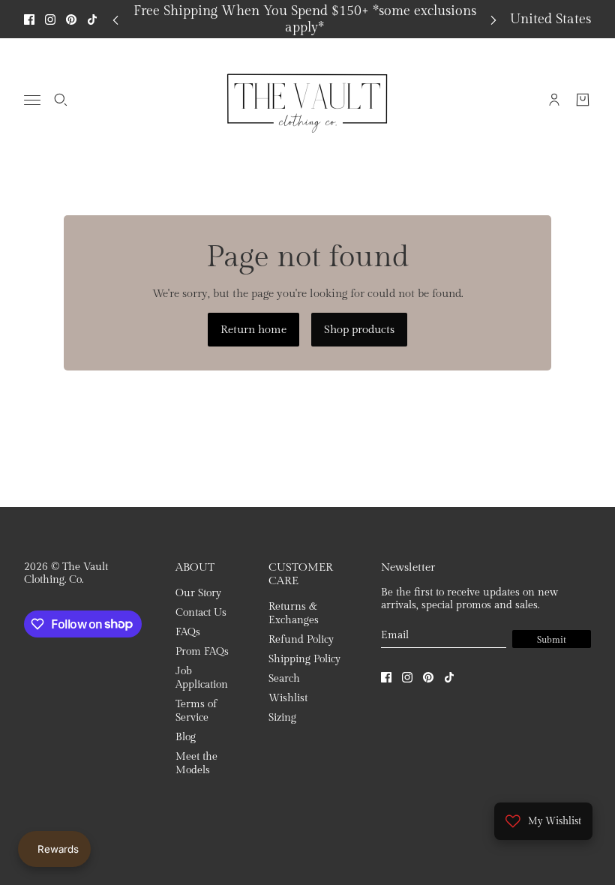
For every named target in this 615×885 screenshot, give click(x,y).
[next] (493, 19)
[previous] (115, 19)
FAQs (188, 632)
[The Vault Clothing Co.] (307, 99)
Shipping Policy (304, 659)
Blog (186, 737)
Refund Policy (301, 640)
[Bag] (582, 100)
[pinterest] (71, 19)
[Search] (60, 100)
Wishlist (288, 698)
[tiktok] (92, 19)
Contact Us (201, 613)
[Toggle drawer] (32, 100)
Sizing (282, 718)
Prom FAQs (202, 652)
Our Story (198, 593)
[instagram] (50, 19)
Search (284, 679)
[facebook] (29, 19)
